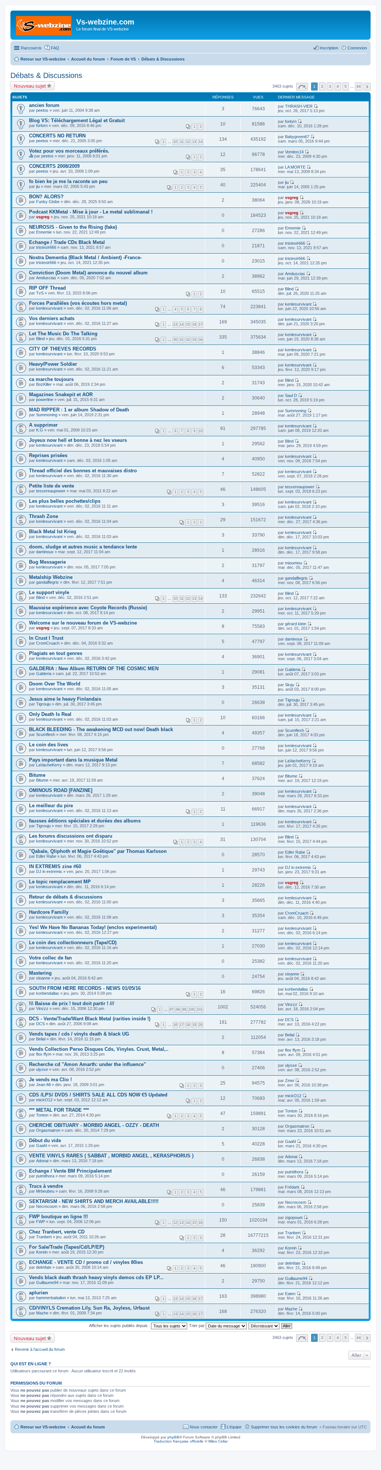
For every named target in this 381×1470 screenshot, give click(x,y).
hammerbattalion (51, 1297)
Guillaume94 (47, 1282)
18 (188, 1025)
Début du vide (45, 1140)
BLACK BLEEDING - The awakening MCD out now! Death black (101, 729)
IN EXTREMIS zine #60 (55, 866)
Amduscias (46, 278)
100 (191, 1009)
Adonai (42, 1160)
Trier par (197, 1325)
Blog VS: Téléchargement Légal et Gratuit (77, 120)
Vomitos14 (294, 152)
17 (200, 324)
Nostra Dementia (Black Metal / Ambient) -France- (85, 257)
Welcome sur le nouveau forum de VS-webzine (83, 623)
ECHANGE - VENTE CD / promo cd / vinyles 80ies (86, 1262)
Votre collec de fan (50, 958)
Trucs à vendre (46, 1186)
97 (171, 1009)
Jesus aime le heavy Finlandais (65, 699)
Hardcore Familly (48, 912)
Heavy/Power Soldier (53, 364)
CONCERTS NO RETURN (57, 135)
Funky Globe (48, 201)
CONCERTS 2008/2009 (54, 166)
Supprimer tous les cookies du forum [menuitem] (284, 1427)
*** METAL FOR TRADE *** (59, 1110)
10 (175, 142)
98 (178, 1009)
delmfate (43, 1267)
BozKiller (44, 384)
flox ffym (43, 1054)
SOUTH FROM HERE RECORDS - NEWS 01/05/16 (85, 988)
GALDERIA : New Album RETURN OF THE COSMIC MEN (94, 668)
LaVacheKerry (49, 765)
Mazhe (42, 1313)
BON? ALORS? (46, 196)
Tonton (42, 1115)
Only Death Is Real (50, 714)
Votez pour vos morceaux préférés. (69, 151)
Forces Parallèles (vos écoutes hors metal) (78, 303)
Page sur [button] (302, 87)
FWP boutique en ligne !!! (58, 1216)
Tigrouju (43, 704)
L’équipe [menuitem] (234, 1427)
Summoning (46, 415)
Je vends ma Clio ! (50, 1079)
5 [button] (346, 86)
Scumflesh (45, 734)
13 (194, 142)
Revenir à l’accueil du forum (40, 1349)
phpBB (173, 1437)
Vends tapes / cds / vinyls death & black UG (79, 1034)
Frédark (292, 1187)
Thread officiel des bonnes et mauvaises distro (83, 470)
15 (188, 324)
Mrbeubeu (45, 1191)
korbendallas (47, 993)
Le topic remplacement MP (60, 881)
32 (188, 340)
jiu (38, 186)
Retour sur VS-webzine (42, 1427)
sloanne (43, 978)
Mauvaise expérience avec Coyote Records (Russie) (88, 607)
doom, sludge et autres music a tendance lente (83, 547)
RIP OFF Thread (47, 288)
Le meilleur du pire (51, 805)
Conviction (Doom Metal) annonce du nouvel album (88, 273)
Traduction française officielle (179, 1441)
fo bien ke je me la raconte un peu (68, 181)
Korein (42, 1252)
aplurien (38, 1292)
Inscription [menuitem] (329, 48)
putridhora (45, 1176)
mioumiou (293, 563)
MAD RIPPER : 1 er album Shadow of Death (79, 410)
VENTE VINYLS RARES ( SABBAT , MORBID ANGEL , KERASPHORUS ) (111, 1155)
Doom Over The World (54, 684)
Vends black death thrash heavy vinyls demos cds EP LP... (96, 1277)
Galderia (43, 673)
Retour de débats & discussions (65, 897)
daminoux (45, 552)
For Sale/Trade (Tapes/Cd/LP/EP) (66, 1247)
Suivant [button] (367, 87)
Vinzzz (42, 1008)
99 (184, 1009)
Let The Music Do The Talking (63, 333)
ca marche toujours (51, 379)
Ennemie (44, 232)
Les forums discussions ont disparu (70, 836)
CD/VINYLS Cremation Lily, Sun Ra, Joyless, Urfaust (89, 1308)
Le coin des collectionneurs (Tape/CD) (72, 942)
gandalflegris (47, 582)
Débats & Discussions (46, 75)
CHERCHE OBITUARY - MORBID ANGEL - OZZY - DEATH (94, 1125)
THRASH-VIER (299, 106)
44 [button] (358, 86)
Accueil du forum (88, 1427)
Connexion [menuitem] (357, 48)
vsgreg (291, 197)
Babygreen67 (297, 136)
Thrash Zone (43, 516)
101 (199, 1009)
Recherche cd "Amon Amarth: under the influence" (87, 1064)
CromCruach (48, 643)
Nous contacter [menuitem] (204, 1427)
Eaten (290, 1293)
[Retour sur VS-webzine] (44, 24)
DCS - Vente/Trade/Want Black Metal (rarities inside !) (89, 1018)
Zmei (289, 1080)
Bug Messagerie (47, 562)
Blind (289, 289)
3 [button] (330, 86)
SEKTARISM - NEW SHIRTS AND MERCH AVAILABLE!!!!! (94, 1201)
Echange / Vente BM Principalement (70, 1171)
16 (194, 324)
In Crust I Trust (46, 638)
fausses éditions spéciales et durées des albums (85, 821)
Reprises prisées (48, 455)
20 (200, 1025)
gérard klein (295, 624)
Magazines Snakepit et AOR (61, 394)
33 (194, 340)
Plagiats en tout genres (55, 653)
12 (188, 142)
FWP (40, 1221)
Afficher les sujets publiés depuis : (120, 1325)
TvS (40, 293)
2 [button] (322, 86)
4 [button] (338, 86)
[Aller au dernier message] (316, 106)
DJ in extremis (49, 871)
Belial (40, 1039)
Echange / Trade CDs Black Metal (67, 242)
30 (175, 340)
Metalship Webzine (51, 577)
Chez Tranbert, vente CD (56, 1232)
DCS (40, 1023)
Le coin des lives (48, 744)
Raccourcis (31, 48)
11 (181, 142)
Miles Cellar (218, 1441)
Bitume (37, 775)
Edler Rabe (46, 856)
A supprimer (43, 425)
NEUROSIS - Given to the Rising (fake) (73, 227)
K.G (39, 430)
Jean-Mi (43, 1084)
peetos (42, 110)
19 (194, 1025)
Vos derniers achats (51, 318)
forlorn (42, 125)
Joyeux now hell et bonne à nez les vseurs (78, 440)
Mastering (40, 973)
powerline (44, 399)
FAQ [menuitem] (55, 48)
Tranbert (44, 1237)
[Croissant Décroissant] (264, 1325)
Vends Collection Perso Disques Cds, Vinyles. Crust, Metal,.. (99, 1049)
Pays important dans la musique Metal (73, 760)
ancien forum (44, 105)
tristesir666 (46, 247)
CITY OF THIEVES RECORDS (62, 349)
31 (181, 340)
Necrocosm (46, 1206)
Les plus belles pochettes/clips (64, 501)
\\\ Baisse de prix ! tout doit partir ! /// (71, 1003)
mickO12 (44, 1100)
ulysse (42, 1069)
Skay (289, 684)
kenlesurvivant (49, 308)
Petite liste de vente (51, 486)
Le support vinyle (49, 592)
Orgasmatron (48, 1130)
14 (200, 142)
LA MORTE (295, 167)
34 (200, 340)
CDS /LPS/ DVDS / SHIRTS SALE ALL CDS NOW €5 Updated (98, 1095)
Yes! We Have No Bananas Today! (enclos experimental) (93, 927)
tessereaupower (50, 491)
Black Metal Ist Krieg (52, 531)
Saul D (291, 395)
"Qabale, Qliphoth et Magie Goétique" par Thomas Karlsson (98, 851)
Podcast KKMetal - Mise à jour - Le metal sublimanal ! (91, 212)
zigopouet (293, 1217)
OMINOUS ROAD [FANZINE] (60, 790)
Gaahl (41, 1145)
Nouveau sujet (30, 85)
